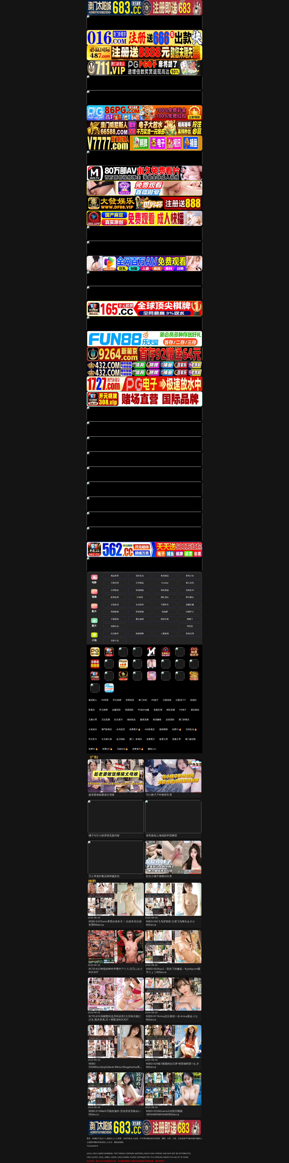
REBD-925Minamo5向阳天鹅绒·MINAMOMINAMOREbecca (164, 1112)
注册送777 (181, 699)
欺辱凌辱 (115, 597)
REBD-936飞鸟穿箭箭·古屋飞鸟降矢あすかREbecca (170, 923)
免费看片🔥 (134, 729)
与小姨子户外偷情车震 (159, 794)
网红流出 (165, 597)
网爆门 (190, 619)
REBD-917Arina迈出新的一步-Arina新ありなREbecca (172, 1017)
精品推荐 (115, 575)
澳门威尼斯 (190, 739)
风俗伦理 (190, 633)
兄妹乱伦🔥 (122, 748)
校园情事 (140, 633)
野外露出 (190, 597)
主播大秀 (93, 719)
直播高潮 (158, 709)
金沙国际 (120, 739)
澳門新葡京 (106, 729)
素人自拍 (190, 582)
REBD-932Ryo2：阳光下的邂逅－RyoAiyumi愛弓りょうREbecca (173, 970)
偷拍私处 (131, 719)
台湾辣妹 (115, 590)
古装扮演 (115, 604)
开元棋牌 (117, 699)
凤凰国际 (129, 709)
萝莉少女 (190, 575)
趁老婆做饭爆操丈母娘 (102, 794)
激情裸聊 (163, 729)
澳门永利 (142, 699)
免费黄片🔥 (137, 748)
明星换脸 (140, 611)
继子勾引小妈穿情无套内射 (104, 835)
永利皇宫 (120, 729)
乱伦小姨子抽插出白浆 (159, 876)
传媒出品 (115, 626)
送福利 (193, 699)
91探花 (140, 597)
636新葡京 (150, 729)
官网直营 (130, 699)
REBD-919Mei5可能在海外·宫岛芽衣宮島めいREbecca (115, 1112)
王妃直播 (105, 719)
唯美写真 (165, 619)
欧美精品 (165, 575)
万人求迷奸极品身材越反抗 (104, 876)
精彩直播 (170, 709)
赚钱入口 (152, 748)
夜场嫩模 (157, 719)
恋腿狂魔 (190, 604)
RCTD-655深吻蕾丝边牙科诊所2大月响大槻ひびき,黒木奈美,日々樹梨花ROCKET (115, 1017)
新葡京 (92, 709)
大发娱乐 (93, 729)
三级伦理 (115, 582)
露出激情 (140, 619)
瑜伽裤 (165, 611)
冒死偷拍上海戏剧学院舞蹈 (161, 835)
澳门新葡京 (184, 719)
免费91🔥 (93, 748)
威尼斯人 (93, 699)
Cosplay (164, 582)
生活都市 (115, 633)
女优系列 (140, 604)
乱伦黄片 (118, 719)
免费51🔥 (176, 729)
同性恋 (190, 626)
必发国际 (170, 719)
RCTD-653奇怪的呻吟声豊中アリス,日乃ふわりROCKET (116, 970)
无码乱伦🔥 (191, 729)
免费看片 (150, 739)
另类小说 (115, 640)
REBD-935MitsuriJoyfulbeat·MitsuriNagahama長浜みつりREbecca (115, 1067)
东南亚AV (190, 590)
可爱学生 (165, 604)
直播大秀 (176, 739)
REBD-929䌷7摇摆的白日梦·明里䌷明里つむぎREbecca (172, 1065)
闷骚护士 (190, 611)
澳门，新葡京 (135, 739)
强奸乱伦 (140, 575)
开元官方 (93, 739)
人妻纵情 (165, 633)
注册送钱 (167, 699)
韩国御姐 (140, 590)
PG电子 (154, 699)
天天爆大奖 (106, 739)
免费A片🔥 (107, 748)
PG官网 (105, 699)
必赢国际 (116, 709)
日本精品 (140, 582)
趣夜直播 (144, 719)
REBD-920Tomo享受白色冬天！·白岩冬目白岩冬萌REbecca (115, 923)
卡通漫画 (115, 619)
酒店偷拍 (195, 709)
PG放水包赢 (143, 709)
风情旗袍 (115, 611)
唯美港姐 (165, 590)
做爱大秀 (163, 739)
